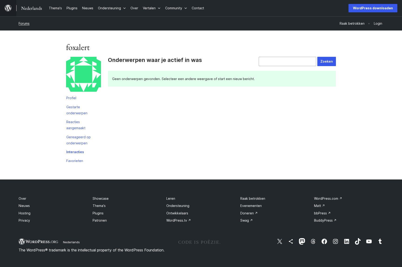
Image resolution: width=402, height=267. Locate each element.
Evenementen (251, 206)
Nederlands (71, 242)
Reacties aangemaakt (75, 125)
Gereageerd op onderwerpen (78, 140)
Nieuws (24, 206)
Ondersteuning (177, 206)
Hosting (24, 213)
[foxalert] (83, 75)
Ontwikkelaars (177, 213)
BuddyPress (325, 220)
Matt (319, 206)
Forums (24, 23)
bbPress (322, 213)
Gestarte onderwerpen (76, 110)
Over (22, 198)
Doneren (249, 213)
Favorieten (74, 161)
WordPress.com (328, 198)
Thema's (99, 206)
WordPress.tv (178, 220)
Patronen (100, 220)
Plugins (98, 213)
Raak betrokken (252, 198)
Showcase (101, 198)
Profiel (71, 98)
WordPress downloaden (373, 8)
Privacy (24, 220)
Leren (170, 198)
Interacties (75, 152)
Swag (246, 220)
